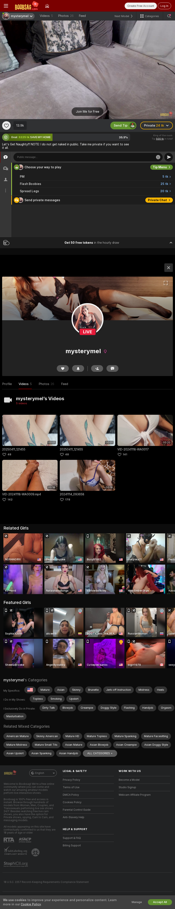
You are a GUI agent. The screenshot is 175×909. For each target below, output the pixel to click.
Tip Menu (160, 167)
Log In (164, 5)
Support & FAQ (72, 838)
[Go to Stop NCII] (16, 864)
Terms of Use (71, 787)
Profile (7, 384)
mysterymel (13, 680)
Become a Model (129, 779)
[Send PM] (112, 368)
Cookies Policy (72, 802)
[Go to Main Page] (26, 6)
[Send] (168, 157)
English (39, 773)
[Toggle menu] (6, 6)
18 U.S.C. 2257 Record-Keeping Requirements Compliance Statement (46, 882)
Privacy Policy (71, 779)
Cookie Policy (31, 904)
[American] (30, 689)
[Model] (168, 267)
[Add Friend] (97, 368)
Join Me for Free (87, 111)
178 (67, 499)
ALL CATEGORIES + (100, 753)
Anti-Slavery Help (73, 817)
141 (125, 454)
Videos (46, 16)
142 (10, 499)
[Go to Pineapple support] (35, 852)
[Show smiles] (158, 157)
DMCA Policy (71, 794)
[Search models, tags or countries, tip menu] (169, 16)
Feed (82, 16)
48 (9, 454)
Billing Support (72, 845)
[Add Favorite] (6, 125)
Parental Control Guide (76, 809)
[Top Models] (47, 6)
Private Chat (157, 200)
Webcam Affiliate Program (135, 794)
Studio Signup (127, 787)
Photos (66, 16)
